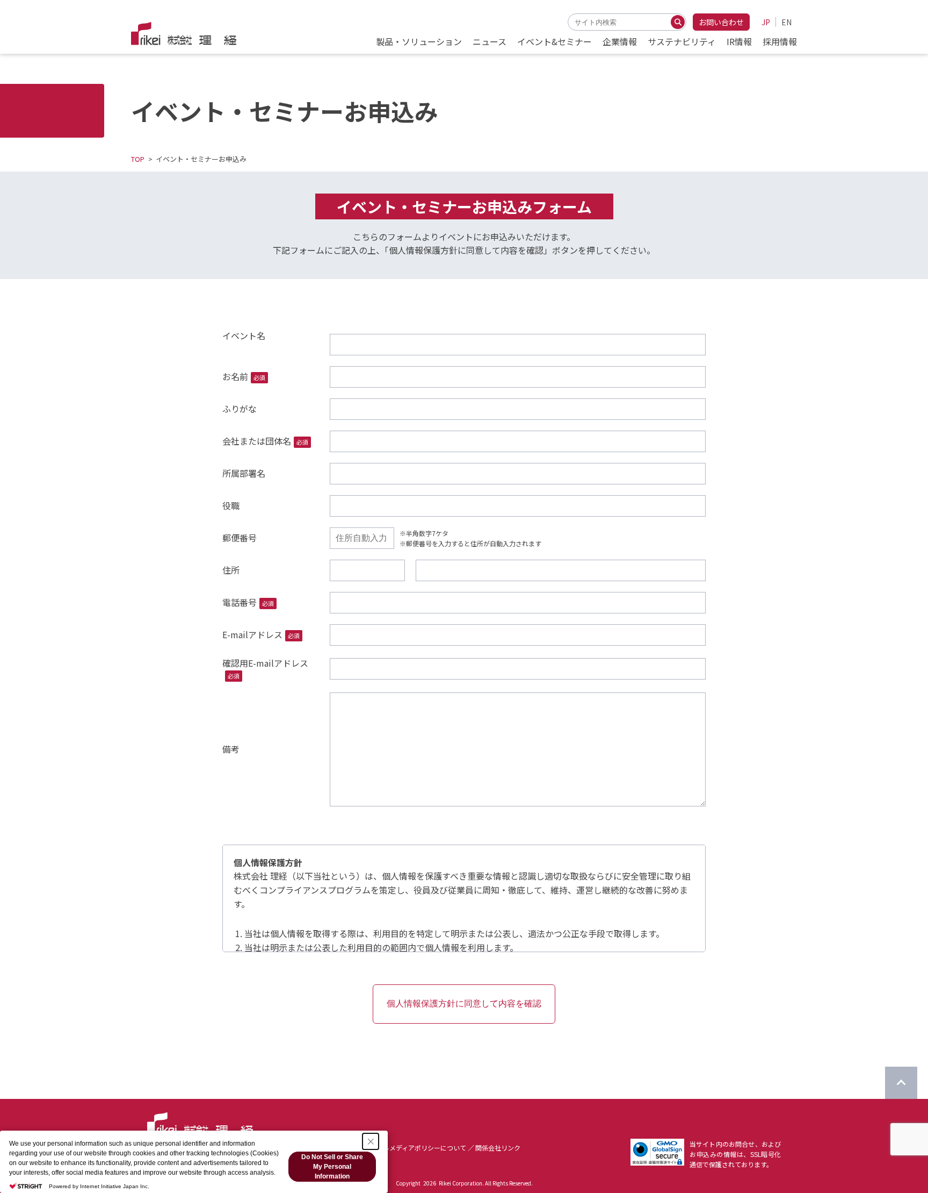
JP (766, 22)
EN (786, 22)
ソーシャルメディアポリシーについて (411, 1147)
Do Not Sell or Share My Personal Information (332, 1166)
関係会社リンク (497, 1147)
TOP (137, 159)
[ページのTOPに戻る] (901, 1083)
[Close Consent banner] (371, 1141)
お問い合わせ (721, 22)
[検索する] (678, 22)
